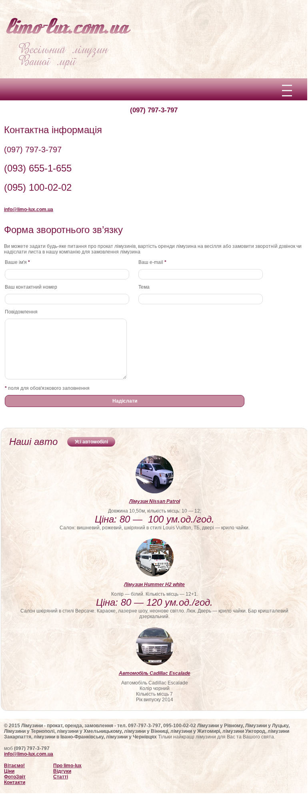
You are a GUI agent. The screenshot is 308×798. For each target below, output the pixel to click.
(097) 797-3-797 (154, 110)
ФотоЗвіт (15, 777)
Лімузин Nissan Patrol (154, 501)
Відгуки (62, 771)
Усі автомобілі (91, 442)
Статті (60, 777)
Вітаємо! (14, 765)
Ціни (9, 771)
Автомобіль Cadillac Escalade (154, 673)
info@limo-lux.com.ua (28, 754)
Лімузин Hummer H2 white (154, 584)
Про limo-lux (67, 765)
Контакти (14, 782)
